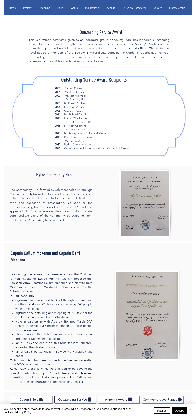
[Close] (191, 410)
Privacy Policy (23, 412)
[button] (75, 6)
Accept (179, 410)
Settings (162, 410)
